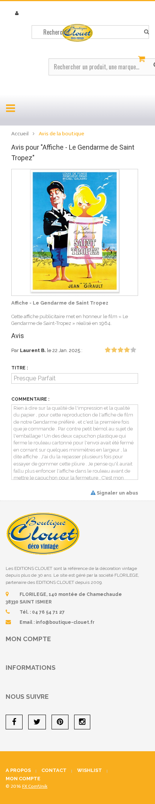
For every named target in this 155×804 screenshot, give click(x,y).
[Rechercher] (146, 32)
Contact (54, 770)
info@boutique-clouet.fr (65, 622)
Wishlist (89, 770)
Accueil (20, 133)
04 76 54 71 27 (48, 612)
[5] (133, 350)
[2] (114, 350)
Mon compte (28, 639)
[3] (120, 350)
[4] (127, 350)
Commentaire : (30, 399)
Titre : (19, 368)
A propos (18, 770)
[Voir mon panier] (142, 59)
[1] (108, 350)
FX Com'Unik (34, 786)
